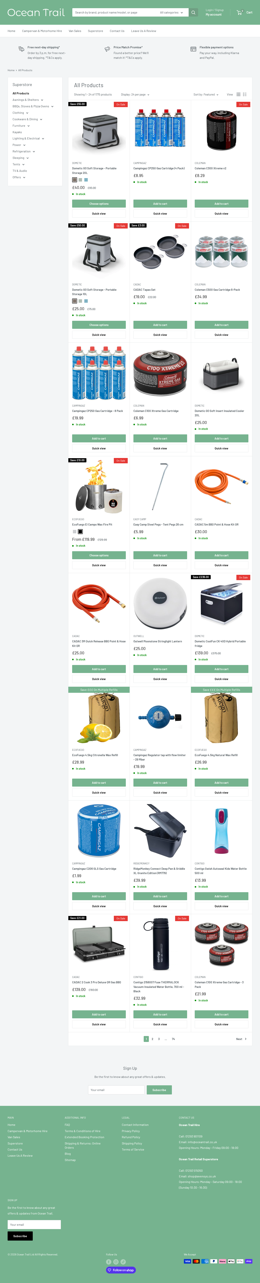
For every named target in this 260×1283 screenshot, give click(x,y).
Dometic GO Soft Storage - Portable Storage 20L (94, 170)
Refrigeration (22, 151)
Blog (68, 1153)
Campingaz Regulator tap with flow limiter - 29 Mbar (159, 757)
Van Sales (75, 31)
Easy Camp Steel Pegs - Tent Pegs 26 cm (158, 524)
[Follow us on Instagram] (116, 1261)
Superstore (95, 31)
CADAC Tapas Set (144, 289)
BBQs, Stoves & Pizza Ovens (31, 106)
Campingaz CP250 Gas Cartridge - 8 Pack (97, 411)
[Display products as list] (244, 94)
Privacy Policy (131, 1131)
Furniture (19, 125)
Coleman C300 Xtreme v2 (210, 168)
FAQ (67, 1124)
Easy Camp (139, 519)
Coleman (200, 163)
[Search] (193, 12)
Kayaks (17, 132)
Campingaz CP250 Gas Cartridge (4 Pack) (159, 168)
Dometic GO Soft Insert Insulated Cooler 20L (219, 413)
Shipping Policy (132, 1143)
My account (214, 14)
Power (17, 145)
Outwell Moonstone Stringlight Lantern (157, 641)
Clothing (19, 112)
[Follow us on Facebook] (108, 1261)
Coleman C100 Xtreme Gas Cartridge (156, 411)
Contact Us (117, 31)
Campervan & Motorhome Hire (42, 31)
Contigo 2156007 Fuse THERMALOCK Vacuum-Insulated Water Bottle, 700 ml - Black (158, 986)
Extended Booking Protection (84, 1137)
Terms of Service (133, 1149)
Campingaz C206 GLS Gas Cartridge (94, 868)
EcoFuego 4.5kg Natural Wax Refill (216, 755)
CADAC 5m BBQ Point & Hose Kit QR (216, 524)
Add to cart (160, 203)
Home (11, 31)
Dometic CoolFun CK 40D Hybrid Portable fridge (220, 643)
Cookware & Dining (25, 119)
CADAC (137, 284)
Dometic (77, 163)
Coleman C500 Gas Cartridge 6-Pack (217, 289)
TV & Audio (20, 170)
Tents (17, 164)
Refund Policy (131, 1137)
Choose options (98, 203)
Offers (17, 177)
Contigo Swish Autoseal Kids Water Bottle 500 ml (221, 871)
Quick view (99, 213)
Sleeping (19, 157)
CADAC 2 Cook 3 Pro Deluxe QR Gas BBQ (96, 982)
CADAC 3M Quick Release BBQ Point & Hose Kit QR (99, 643)
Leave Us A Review (143, 31)
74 (173, 1039)
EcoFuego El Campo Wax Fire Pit (92, 524)
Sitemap (70, 1160)
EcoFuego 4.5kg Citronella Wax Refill (95, 755)
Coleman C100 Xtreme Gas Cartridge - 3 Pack (219, 984)
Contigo (199, 863)
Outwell (138, 636)
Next (239, 1039)
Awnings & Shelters (26, 99)
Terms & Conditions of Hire (82, 1131)
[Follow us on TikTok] (123, 1261)
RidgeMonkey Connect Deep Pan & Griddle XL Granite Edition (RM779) (159, 871)
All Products (25, 70)
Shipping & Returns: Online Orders (83, 1145)
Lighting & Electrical (26, 138)
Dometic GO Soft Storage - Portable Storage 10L (94, 292)
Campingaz (139, 163)
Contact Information (135, 1124)
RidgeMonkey (141, 863)
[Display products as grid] (238, 94)
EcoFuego (78, 519)
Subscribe (159, 1090)
